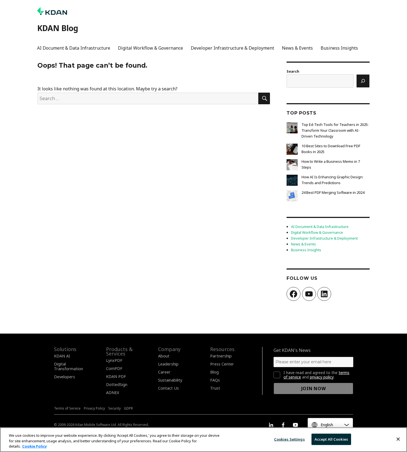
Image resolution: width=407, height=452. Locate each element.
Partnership (221, 356)
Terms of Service (67, 408)
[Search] (363, 81)
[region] (203, 439)
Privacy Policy (94, 408)
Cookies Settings (289, 438)
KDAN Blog (57, 28)
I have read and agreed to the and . (316, 374)
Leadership (168, 364)
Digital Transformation (68, 366)
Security (114, 408)
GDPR (128, 408)
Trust (215, 388)
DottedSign (116, 384)
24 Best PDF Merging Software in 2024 (333, 192)
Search (293, 71)
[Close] (398, 439)
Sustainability (170, 380)
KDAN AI (62, 356)
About (163, 356)
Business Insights (339, 48)
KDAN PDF (116, 376)
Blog (214, 372)
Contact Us (168, 388)
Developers (64, 376)
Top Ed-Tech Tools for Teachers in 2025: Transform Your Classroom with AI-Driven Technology (335, 130)
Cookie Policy (34, 446)
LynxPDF (114, 360)
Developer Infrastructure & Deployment (232, 48)
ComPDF (114, 368)
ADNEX (112, 392)
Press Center (222, 364)
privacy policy (321, 377)
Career (164, 372)
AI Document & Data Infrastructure (73, 48)
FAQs (215, 380)
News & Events (297, 48)
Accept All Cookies (331, 438)
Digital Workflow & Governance (150, 48)
